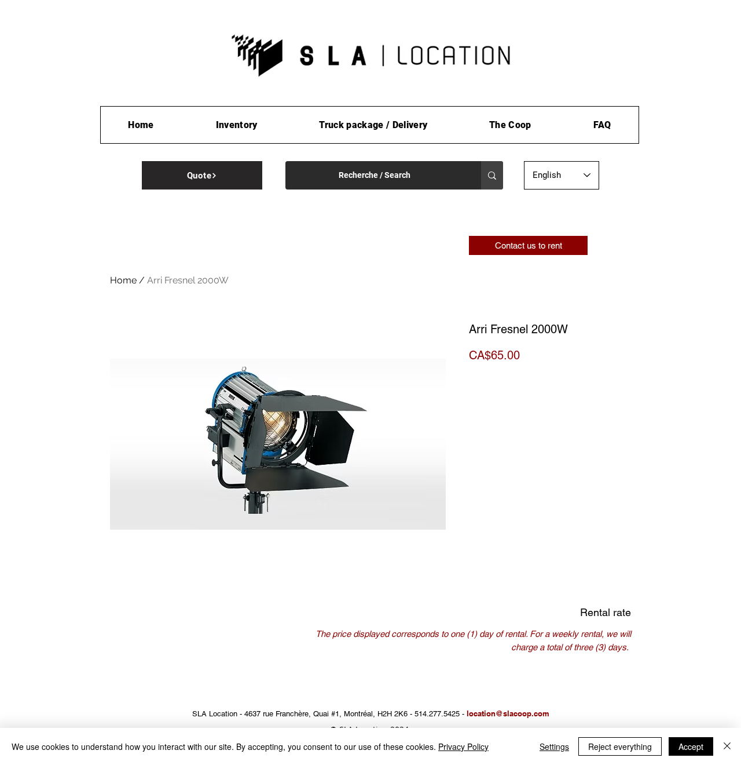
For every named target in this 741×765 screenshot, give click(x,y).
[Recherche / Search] (492, 175)
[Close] (727, 746)
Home (123, 280)
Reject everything (620, 746)
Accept (690, 746)
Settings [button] (554, 746)
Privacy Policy (463, 746)
